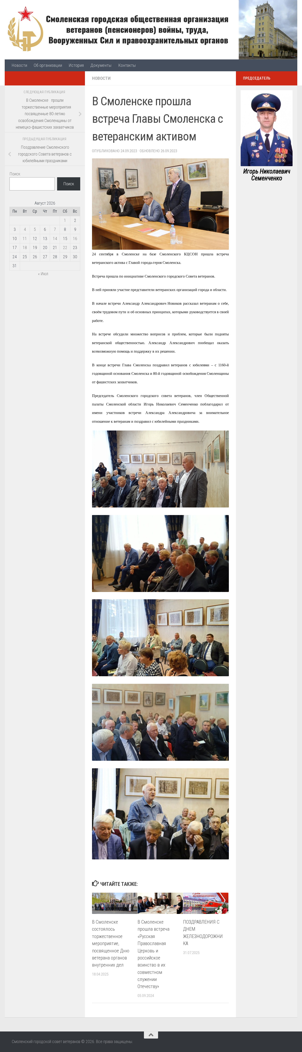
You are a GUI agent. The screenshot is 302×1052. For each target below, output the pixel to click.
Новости (19, 65)
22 (65, 247)
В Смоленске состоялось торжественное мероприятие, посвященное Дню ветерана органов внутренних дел (110, 943)
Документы (101, 65)
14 (55, 238)
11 (25, 238)
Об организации (48, 65)
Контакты (127, 65)
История (76, 65)
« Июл (43, 273)
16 (75, 238)
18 (25, 247)
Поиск (14, 173)
